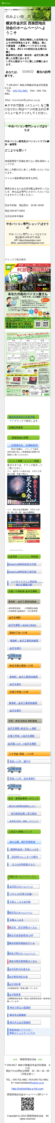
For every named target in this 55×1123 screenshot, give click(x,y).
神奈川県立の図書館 (20, 1007)
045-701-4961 (20, 91)
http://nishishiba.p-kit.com (27, 1088)
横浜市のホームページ (19, 912)
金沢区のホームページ (20, 886)
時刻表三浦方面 (22, 571)
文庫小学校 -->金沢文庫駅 (21, 736)
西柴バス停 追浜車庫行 (22, 778)
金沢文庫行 (15, 648)
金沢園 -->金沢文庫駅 (22, 743)
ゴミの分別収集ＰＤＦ (24, 864)
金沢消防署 (14, 984)
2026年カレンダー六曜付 (24, 857)
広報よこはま (17, 920)
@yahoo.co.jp (36, 1083)
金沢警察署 (14, 994)
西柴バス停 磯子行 (20, 761)
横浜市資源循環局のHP (21, 935)
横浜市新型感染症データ (22, 943)
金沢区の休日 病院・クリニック (24, 821)
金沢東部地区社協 (18, 976)
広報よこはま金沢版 (20, 902)
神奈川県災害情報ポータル (23, 961)
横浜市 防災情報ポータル (23, 927)
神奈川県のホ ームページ (21, 953)
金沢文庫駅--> (22, 625)
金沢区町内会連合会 (18, 969)
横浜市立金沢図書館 (20, 1022)
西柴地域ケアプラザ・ (21, 1030)
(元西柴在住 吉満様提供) (22, 445)
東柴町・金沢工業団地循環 (24, 640)
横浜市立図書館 (18, 1015)
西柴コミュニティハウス (22, 1033)
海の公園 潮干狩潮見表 (21, 842)
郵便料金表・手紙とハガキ (24, 849)
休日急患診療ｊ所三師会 (24, 813)
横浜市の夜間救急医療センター (22, 806)
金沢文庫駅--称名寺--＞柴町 (22, 728)
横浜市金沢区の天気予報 (21, 417)
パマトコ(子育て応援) (21, 894)
